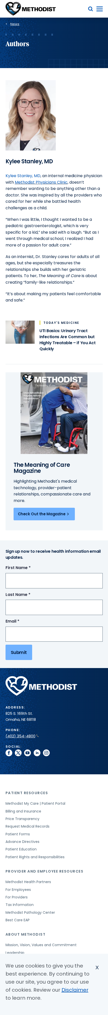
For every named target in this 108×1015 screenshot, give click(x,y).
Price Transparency (22, 818)
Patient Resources (27, 792)
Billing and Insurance (23, 811)
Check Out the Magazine (42, 514)
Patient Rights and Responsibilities (35, 856)
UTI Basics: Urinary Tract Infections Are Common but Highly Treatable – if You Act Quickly (67, 340)
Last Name (27, 595)
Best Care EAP (18, 920)
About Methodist (26, 934)
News (14, 24)
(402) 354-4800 (20, 736)
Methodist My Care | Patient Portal (35, 803)
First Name (27, 568)
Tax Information (20, 904)
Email (22, 621)
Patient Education (21, 849)
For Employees (18, 889)
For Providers (17, 897)
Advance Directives (22, 841)
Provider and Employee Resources (45, 871)
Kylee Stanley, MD (23, 176)
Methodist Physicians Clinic (41, 182)
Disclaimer (75, 989)
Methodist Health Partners (28, 881)
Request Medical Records (27, 826)
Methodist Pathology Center (30, 912)
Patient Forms (18, 834)
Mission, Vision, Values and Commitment (41, 944)
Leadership (15, 952)
